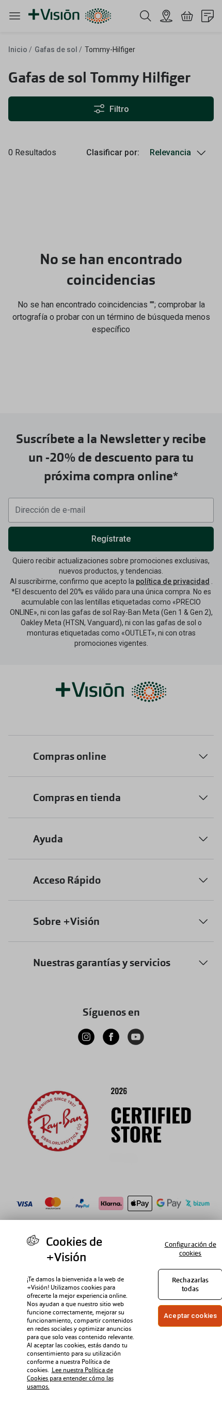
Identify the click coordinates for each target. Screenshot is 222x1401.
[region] (111, 1310)
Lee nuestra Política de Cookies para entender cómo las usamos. (70, 1378)
